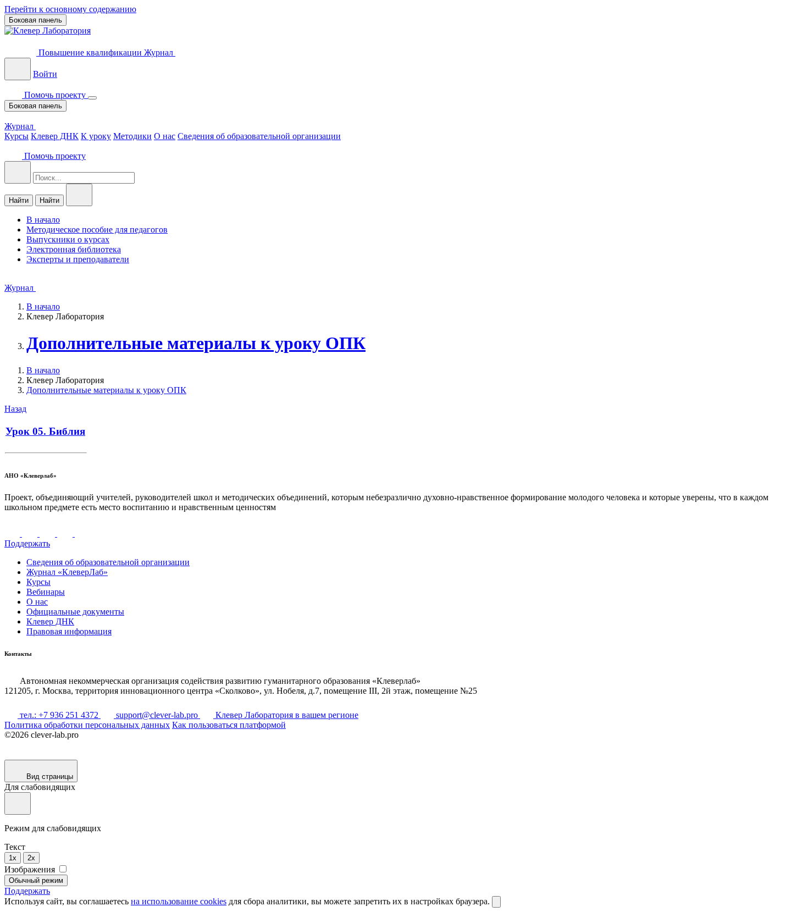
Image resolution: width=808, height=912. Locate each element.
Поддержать (27, 543)
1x (12, 858)
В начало (43, 306)
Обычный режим (36, 880)
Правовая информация (69, 631)
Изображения (30, 869)
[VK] (13, 533)
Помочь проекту (55, 95)
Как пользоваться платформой (229, 724)
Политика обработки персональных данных (87, 724)
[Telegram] (31, 533)
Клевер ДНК (55, 136)
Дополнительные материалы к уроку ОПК (196, 343)
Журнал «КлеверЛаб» (67, 572)
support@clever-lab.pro (157, 715)
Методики (132, 136)
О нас (164, 136)
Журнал (159, 52)
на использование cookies (178, 901)
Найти (19, 200)
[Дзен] (48, 533)
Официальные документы (75, 611)
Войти (45, 74)
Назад (15, 408)
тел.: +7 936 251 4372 (59, 715)
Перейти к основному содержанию (70, 9)
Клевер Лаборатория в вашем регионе (285, 715)
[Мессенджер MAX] (82, 533)
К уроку (96, 136)
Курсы (16, 136)
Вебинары (45, 591)
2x (31, 858)
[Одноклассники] (66, 533)
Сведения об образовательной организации (259, 136)
